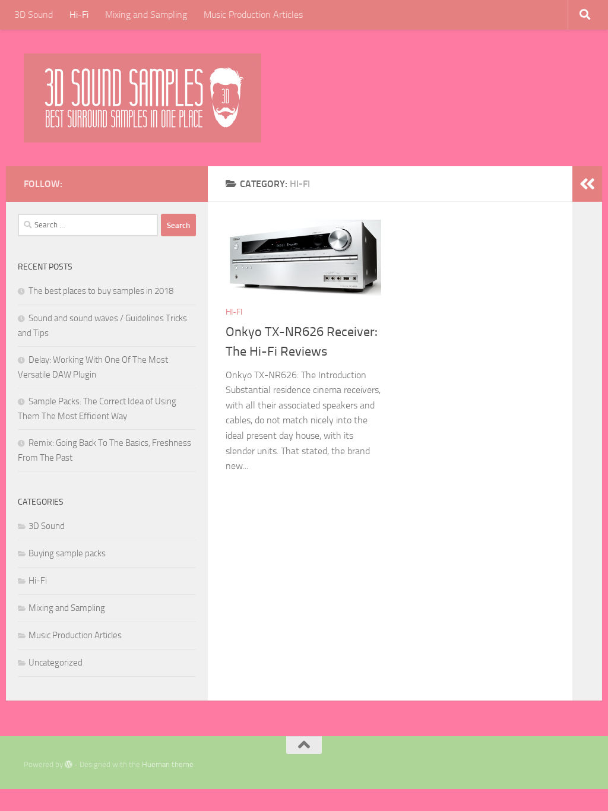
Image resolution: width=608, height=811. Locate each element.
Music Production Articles (253, 14)
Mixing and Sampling (146, 14)
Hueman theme (168, 764)
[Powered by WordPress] (68, 764)
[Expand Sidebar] (587, 184)
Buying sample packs (67, 553)
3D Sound (33, 14)
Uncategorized (55, 662)
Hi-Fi (78, 14)
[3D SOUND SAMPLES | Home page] (142, 97)
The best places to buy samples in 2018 (100, 291)
